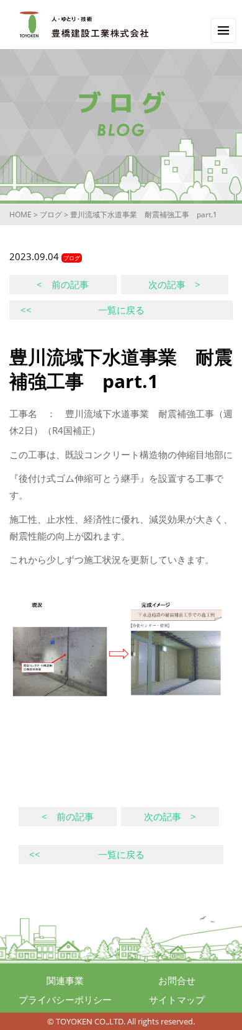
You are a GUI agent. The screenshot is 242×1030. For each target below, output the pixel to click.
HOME (20, 214)
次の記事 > (174, 284)
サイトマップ (177, 999)
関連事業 (65, 980)
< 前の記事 (63, 284)
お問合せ (176, 980)
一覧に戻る (82, 310)
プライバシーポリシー (65, 999)
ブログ (51, 214)
